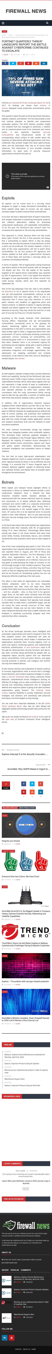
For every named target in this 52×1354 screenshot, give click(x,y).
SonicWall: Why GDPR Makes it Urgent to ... (28, 768)
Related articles (10, 808)
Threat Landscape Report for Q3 (35, 103)
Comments (26, 1270)
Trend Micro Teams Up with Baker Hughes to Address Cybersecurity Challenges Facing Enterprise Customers (25, 944)
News (4, 31)
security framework (16, 677)
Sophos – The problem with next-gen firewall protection (25, 981)
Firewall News (26, 11)
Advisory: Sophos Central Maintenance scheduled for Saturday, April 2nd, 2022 (29, 1278)
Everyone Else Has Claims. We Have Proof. (20, 876)
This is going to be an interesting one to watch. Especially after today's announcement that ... (26, 1175)
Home (33, 1349)
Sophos (11, 851)
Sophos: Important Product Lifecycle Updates (31, 1289)
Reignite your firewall (11, 840)
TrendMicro (13, 926)
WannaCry (9, 291)
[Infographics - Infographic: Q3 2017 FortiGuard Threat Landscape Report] (3, 732)
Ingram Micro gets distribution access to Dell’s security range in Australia (26, 1182)
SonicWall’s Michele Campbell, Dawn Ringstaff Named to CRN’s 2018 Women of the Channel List (25, 1019)
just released (14, 103)
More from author (27, 808)
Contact (18, 1349)
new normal (19, 358)
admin (6, 54)
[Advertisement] (26, 1129)
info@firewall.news (10, 1263)
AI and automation (32, 647)
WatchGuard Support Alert (24, 1314)
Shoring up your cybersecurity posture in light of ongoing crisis (31, 1303)
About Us (26, 1349)
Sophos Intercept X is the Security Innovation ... (25, 754)
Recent (5, 1270)
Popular (15, 1270)
